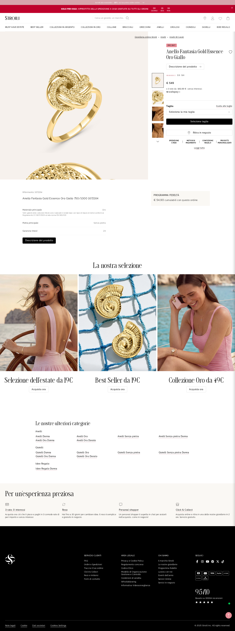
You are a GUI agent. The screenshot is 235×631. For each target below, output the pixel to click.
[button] (199, 145)
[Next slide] (158, 141)
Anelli (163, 37)
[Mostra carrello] (228, 18)
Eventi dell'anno (165, 575)
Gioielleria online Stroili (146, 37)
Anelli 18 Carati (176, 37)
